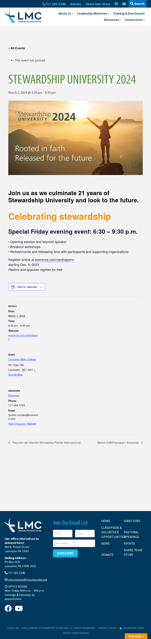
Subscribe (65, 553)
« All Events (16, 48)
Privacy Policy (108, 628)
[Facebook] (116, 4)
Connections (134, 20)
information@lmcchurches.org (27, 579)
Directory (132, 521)
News (105, 543)
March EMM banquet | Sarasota (118, 442)
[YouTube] (124, 4)
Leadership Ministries (92, 13)
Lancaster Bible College (22, 359)
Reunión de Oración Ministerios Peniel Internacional (46, 442)
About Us (64, 13)
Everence (13, 395)
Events (129, 543)
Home (105, 521)
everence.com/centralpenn (54, 259)
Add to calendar (27, 287)
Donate (75, 4)
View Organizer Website (22, 423)
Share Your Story (98, 4)
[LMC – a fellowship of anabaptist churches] (23, 16)
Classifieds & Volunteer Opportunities (113, 532)
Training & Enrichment (129, 13)
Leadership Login (133, 628)
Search (139, 3)
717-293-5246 (55, 4)
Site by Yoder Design (75, 633)
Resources (111, 20)
